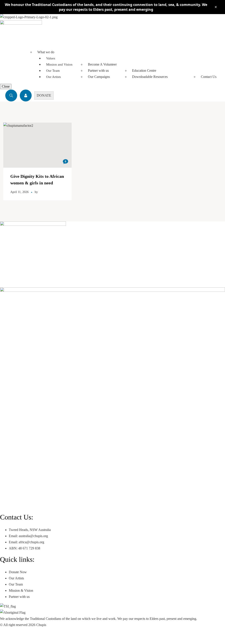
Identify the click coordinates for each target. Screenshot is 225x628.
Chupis (41, 625)
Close (6, 86)
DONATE (44, 95)
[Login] (26, 95)
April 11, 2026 (19, 192)
